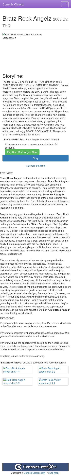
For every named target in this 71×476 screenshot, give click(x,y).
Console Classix (13, 4)
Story (35, 158)
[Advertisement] (35, 427)
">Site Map (53, 472)
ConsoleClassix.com (34, 472)
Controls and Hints (35, 165)
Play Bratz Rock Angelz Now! (22, 152)
